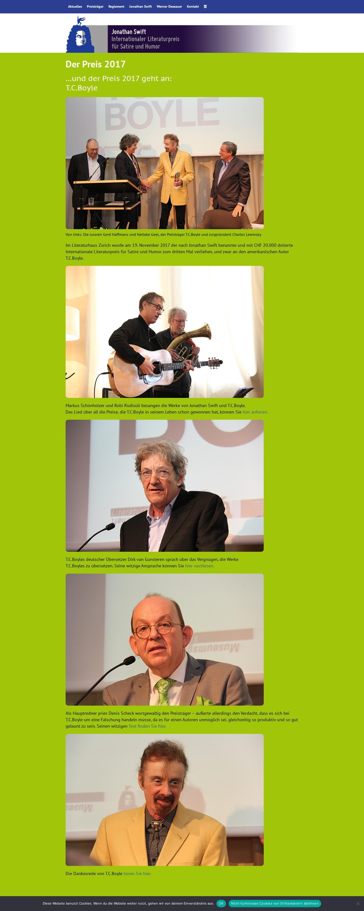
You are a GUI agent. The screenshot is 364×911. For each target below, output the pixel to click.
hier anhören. (255, 412)
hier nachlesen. (199, 566)
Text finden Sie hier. (147, 726)
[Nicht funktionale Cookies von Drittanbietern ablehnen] (357, 903)
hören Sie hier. (137, 873)
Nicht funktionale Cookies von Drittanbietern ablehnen (275, 903)
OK (221, 903)
